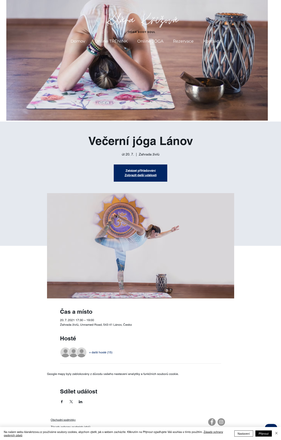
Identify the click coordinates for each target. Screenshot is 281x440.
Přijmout (264, 433)
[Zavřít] (276, 433)
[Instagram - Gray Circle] (221, 422)
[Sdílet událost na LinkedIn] (80, 401)
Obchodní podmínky (63, 419)
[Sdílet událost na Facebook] (62, 401)
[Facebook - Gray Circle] (212, 422)
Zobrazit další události (141, 175)
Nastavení (244, 433)
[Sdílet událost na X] (71, 401)
